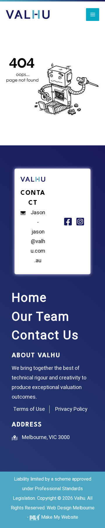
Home (29, 298)
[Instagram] (80, 221)
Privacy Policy (71, 409)
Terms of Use (29, 409)
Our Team (40, 317)
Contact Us (45, 336)
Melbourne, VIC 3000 (46, 437)
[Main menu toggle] (92, 14)
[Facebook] (68, 221)
